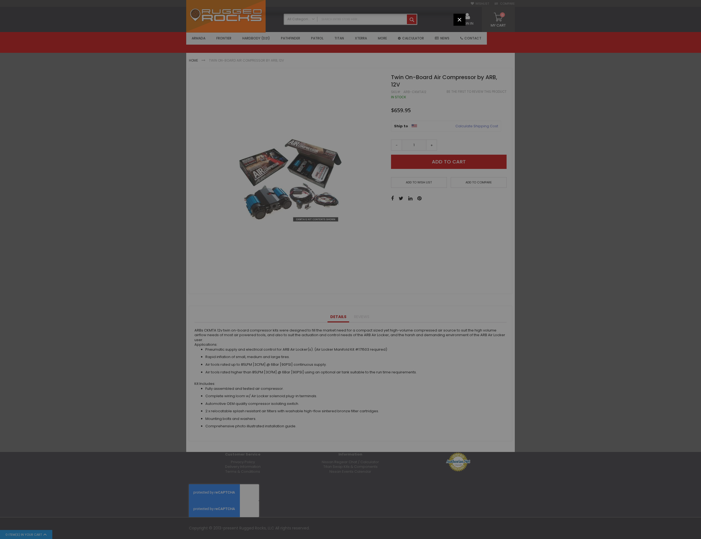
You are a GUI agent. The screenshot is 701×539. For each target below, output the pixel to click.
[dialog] (350, 269)
